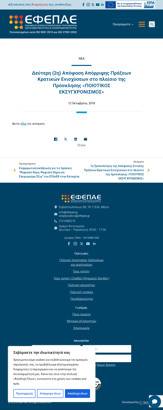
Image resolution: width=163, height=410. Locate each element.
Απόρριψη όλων (50, 393)
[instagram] (88, 4)
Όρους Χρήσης (106, 365)
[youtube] (97, 4)
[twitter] (93, 4)
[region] (51, 374)
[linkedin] (102, 4)
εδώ (23, 123)
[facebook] (83, 4)
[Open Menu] (142, 24)
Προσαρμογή (24, 393)
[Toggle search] (152, 24)
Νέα (81, 58)
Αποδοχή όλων (77, 393)
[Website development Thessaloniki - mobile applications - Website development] (147, 402)
